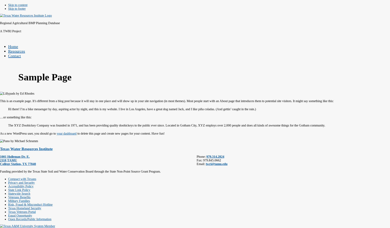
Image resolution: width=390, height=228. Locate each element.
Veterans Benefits (19, 197)
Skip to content (17, 5)
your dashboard (67, 133)
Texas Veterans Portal (22, 212)
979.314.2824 (215, 156)
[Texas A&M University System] (27, 226)
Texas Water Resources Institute (26, 149)
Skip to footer (17, 8)
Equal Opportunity (20, 215)
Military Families (19, 201)
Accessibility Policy (21, 186)
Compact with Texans (22, 179)
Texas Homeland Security (24, 208)
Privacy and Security (21, 182)
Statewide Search (19, 193)
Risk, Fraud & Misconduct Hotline (30, 204)
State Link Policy (19, 190)
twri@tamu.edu (217, 164)
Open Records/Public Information (29, 219)
